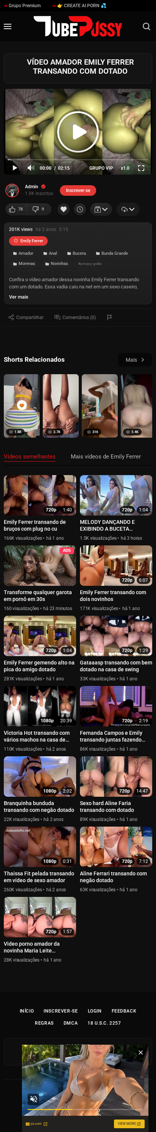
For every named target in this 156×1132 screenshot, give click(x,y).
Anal (53, 253)
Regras (44, 1023)
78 (20, 209)
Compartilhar (30, 317)
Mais (131, 360)
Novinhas (59, 263)
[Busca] (146, 26)
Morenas (27, 263)
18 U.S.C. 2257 (104, 1023)
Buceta (79, 253)
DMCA (71, 1023)
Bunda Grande (114, 253)
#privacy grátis (90, 264)
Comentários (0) (79, 317)
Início (27, 1011)
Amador (26, 253)
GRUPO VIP (101, 168)
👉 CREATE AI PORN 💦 (81, 5)
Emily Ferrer (31, 240)
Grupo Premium (25, 5)
